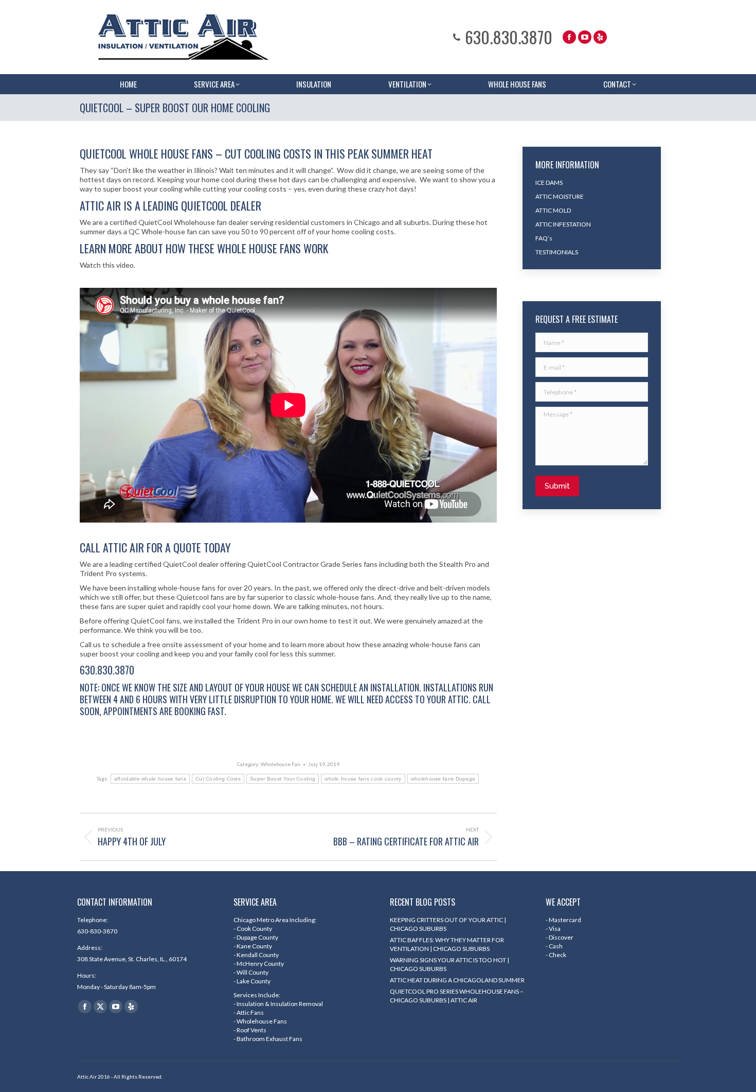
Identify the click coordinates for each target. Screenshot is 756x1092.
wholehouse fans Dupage (443, 779)
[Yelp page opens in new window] (600, 37)
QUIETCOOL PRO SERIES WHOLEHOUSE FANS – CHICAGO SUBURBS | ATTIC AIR (457, 995)
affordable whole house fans (150, 779)
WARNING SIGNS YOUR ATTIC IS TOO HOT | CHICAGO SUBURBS (449, 964)
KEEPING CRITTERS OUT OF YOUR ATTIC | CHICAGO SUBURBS (448, 924)
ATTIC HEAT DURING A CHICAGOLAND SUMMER (457, 980)
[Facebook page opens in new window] (569, 37)
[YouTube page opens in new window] (584, 37)
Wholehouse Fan (280, 764)
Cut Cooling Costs (218, 779)
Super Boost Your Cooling (282, 779)
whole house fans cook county (363, 779)
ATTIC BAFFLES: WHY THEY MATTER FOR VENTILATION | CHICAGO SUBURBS (447, 944)
